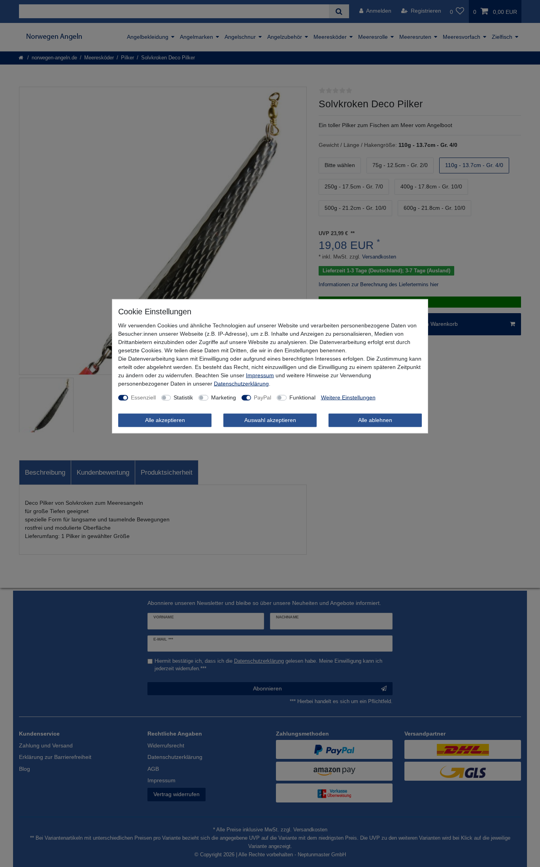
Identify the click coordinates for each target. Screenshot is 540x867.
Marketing (223, 397)
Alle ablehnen (375, 420)
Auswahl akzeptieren (270, 420)
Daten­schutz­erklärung (241, 383)
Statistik (183, 397)
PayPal (262, 397)
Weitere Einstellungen (348, 397)
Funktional (302, 397)
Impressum (260, 375)
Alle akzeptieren (165, 420)
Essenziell (143, 397)
